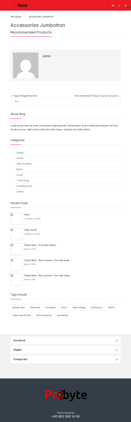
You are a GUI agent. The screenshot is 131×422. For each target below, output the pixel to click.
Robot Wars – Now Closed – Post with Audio (47, 260)
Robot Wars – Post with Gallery (40, 245)
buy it (64, 307)
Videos (20, 191)
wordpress (62, 315)
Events (19, 158)
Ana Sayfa (15, 16)
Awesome (35, 307)
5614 (26, 214)
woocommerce (44, 315)
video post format (21, 315)
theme (111, 307)
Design (20, 152)
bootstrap (51, 307)
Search (113, 5)
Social (19, 175)
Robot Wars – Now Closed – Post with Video (47, 275)
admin (46, 56)
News (19, 169)
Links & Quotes (24, 163)
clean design (79, 307)
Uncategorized (24, 186)
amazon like (18, 307)
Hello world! (30, 229)
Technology (22, 180)
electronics (96, 307)
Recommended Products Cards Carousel (98, 95)
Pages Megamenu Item (23, 95)
